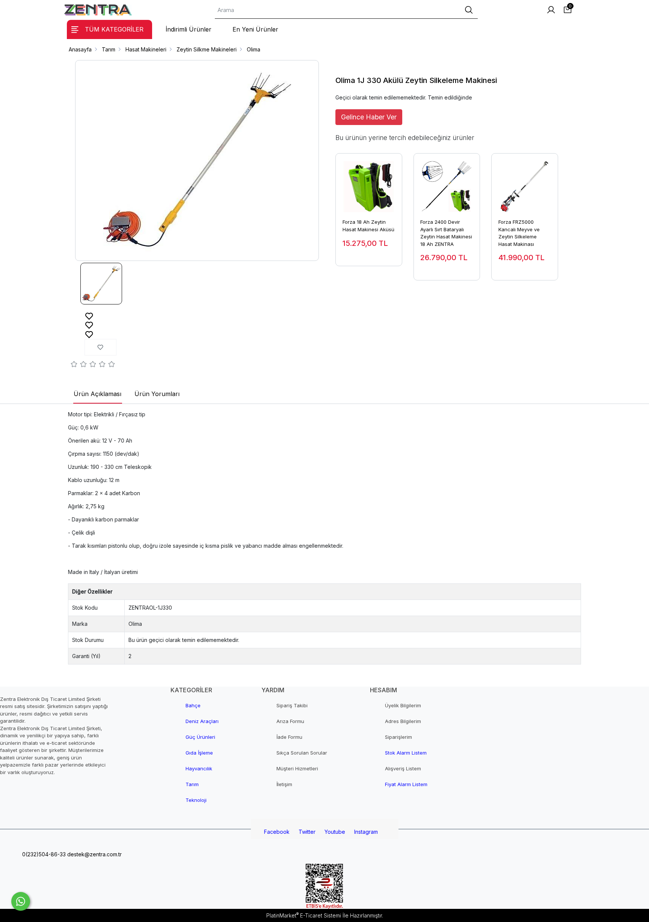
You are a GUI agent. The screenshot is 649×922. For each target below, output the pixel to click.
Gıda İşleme (199, 753)
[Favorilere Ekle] (89, 315)
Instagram (366, 832)
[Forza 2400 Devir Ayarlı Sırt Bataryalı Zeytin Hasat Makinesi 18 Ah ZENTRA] (447, 183)
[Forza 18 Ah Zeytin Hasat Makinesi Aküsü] (369, 183)
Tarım (192, 784)
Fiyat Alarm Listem (406, 784)
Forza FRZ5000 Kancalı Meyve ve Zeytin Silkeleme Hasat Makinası (519, 233)
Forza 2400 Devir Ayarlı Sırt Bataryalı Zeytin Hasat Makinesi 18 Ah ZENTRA (446, 233)
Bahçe (193, 705)
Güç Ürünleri (200, 737)
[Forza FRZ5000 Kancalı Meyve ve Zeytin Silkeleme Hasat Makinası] (525, 183)
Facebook (277, 832)
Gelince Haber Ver (369, 117)
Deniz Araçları (202, 721)
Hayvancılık (199, 768)
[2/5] (78, 365)
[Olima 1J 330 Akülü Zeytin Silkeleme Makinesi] (197, 160)
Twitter (307, 832)
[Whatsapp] (20, 901)
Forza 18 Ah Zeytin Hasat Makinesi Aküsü (368, 225)
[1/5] (74, 365)
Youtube (334, 832)
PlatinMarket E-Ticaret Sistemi (303, 915)
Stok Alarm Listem (406, 753)
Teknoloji (196, 800)
